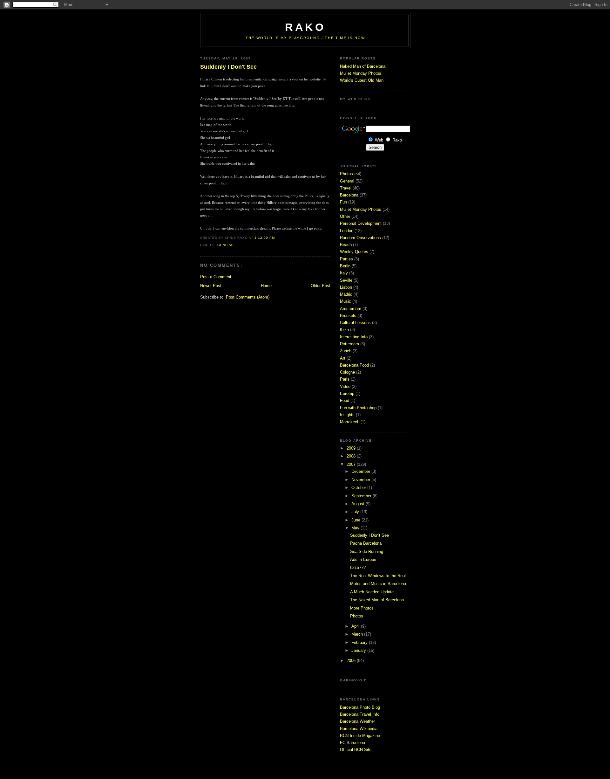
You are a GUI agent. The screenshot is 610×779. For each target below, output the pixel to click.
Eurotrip (347, 393)
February (360, 642)
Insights (347, 414)
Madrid (346, 294)
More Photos (362, 608)
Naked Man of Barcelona (362, 66)
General (226, 245)
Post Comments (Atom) (247, 297)
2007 (352, 464)
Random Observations (360, 237)
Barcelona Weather (357, 721)
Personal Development (361, 223)
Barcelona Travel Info (359, 714)
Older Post (320, 285)
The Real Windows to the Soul (378, 575)
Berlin (345, 266)
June (356, 520)
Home (266, 285)
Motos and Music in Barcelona (378, 583)
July (355, 511)
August (358, 503)
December (361, 471)
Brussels (348, 315)
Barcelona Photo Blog (360, 707)
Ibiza (344, 329)
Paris (344, 379)
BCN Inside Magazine (360, 735)
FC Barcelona (352, 742)
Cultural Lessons (355, 322)
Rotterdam (349, 343)
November (361, 479)
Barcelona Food (354, 365)
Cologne (347, 372)
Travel (345, 188)
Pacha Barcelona (366, 543)
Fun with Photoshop (358, 407)
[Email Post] (276, 237)
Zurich (345, 350)
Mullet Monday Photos (360, 73)
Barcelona (349, 195)
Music (345, 301)
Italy (344, 273)
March (357, 634)
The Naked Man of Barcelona (377, 599)
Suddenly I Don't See (228, 67)
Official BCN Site (355, 749)
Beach (346, 244)
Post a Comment (215, 276)
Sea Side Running (366, 551)
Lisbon (346, 287)
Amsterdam (350, 308)
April (356, 626)
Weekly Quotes (354, 251)
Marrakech (349, 421)
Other (345, 216)
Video (345, 386)
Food (344, 400)
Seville (346, 280)
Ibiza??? (358, 567)
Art (342, 358)
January (359, 650)
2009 (352, 448)
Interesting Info (354, 336)
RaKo (305, 27)
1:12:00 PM (264, 237)
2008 (352, 456)
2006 (352, 660)
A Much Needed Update (372, 591)
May (356, 528)
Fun (343, 202)
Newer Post (210, 285)
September (362, 495)
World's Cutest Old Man (361, 80)
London (346, 230)
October (359, 487)
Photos (346, 173)
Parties (346, 259)
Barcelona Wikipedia (358, 728)
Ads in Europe (363, 559)
